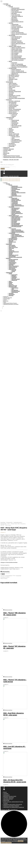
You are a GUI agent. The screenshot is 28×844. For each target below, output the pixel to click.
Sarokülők (11, 92)
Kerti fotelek (14, 54)
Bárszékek (14, 13)
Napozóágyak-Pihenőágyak (18, 58)
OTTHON (8, 5)
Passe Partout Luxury (14, 86)
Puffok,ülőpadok (13, 97)
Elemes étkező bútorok (17, 21)
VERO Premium (12, 83)
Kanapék (11, 94)
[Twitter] (2, 574)
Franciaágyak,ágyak (16, 36)
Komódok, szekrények (17, 27)
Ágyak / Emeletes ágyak (17, 71)
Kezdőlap (3, 522)
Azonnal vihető (7, 150)
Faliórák (11, 131)
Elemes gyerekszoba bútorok (19, 72)
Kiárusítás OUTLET (8, 799)
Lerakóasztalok (15, 31)
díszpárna (18, 575)
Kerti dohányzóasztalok (17, 60)
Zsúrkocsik (14, 114)
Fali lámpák (14, 124)
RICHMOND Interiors (14, 75)
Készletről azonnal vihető (9, 796)
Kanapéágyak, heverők (14, 95)
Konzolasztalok (15, 28)
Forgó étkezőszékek (16, 12)
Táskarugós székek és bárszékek (18, 192)
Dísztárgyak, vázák (14, 135)
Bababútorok (14, 73)
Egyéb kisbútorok (13, 113)
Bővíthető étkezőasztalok (18, 9)
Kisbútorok (9, 99)
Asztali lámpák (15, 120)
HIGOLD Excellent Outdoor (18, 47)
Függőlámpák (14, 123)
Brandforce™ (14, 809)
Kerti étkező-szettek (16, 51)
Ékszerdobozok (15, 142)
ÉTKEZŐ (11, 6)
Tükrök (10, 128)
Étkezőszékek (15, 10)
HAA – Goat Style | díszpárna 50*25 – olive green (13, 714)
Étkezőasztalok (15, 8)
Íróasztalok (14, 62)
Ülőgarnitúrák (14, 24)
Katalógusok (6, 147)
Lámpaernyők (14, 127)
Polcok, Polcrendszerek (17, 32)
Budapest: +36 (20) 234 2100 (11, 159)
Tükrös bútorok (13, 112)
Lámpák (11, 118)
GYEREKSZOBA (13, 68)
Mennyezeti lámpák (16, 125)
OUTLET (11, 80)
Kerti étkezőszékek (16, 57)
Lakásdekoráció (10, 117)
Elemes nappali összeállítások (19, 34)
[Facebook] (1, 574)
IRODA (10, 61)
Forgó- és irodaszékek (17, 64)
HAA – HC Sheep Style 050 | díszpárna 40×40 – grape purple (14, 781)
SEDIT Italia (12, 77)
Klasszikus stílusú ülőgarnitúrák (17, 98)
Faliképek (11, 129)
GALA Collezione (13, 84)
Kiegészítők (9, 522)
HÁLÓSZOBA (12, 35)
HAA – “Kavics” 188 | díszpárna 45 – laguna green (14, 614)
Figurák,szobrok (15, 136)
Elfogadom (20, 841)
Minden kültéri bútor (16, 49)
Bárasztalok (14, 19)
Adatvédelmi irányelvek (6, 842)
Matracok (13, 45)
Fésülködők (14, 39)
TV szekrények (15, 30)
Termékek (5, 4)
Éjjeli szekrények (15, 38)
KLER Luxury (12, 87)
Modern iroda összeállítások (18, 65)
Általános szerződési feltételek (11, 805)
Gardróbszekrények (16, 40)
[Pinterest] (3, 574)
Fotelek (10, 88)
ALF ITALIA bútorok (14, 76)
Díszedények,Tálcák (16, 140)
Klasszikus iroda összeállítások (19, 66)
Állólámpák (14, 121)
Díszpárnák (11, 146)
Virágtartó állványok (14, 110)
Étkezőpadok (14, 20)
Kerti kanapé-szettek (16, 50)
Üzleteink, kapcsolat (8, 149)
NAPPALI (11, 23)
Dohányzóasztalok (16, 25)
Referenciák (6, 153)
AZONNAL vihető (13, 79)
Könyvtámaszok (15, 139)
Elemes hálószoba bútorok (18, 43)
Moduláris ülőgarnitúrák (15, 91)
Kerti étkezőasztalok (16, 56)
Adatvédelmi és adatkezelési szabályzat (13, 807)
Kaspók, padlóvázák (14, 134)
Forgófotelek (12, 90)
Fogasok (13, 116)
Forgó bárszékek (15, 14)
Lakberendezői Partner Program (11, 155)
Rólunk (5, 154)
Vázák (13, 138)
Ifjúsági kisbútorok (16, 69)
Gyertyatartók (12, 144)
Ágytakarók (12, 143)
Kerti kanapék (14, 53)
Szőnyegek (11, 132)
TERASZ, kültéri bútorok (15, 46)
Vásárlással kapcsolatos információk (12, 157)
